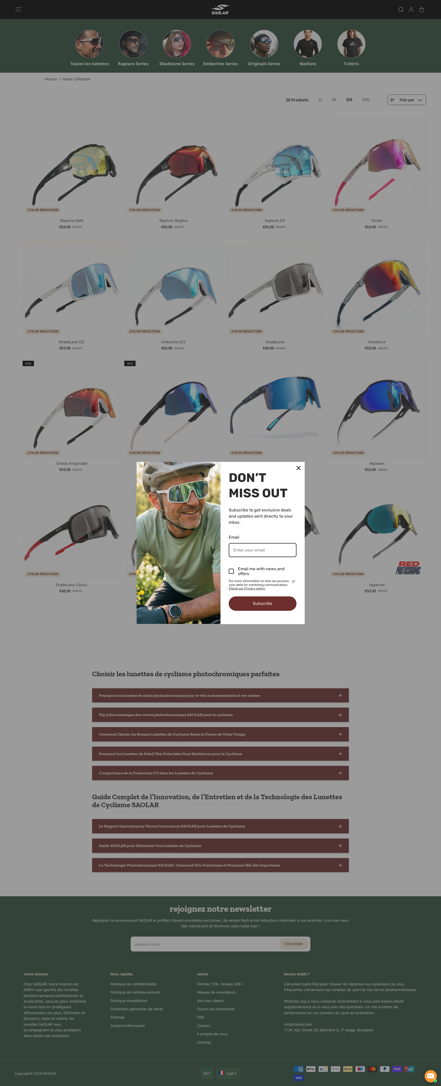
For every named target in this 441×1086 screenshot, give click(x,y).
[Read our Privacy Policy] (293, 581)
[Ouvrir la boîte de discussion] (431, 1076)
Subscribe (262, 603)
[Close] (298, 468)
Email (234, 537)
